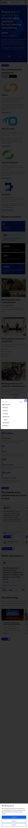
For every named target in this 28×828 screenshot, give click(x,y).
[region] (14, 816)
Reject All (14, 825)
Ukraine (6, 408)
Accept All (14, 817)
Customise (14, 821)
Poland (5, 411)
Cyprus (5, 420)
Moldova (6, 426)
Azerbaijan (6, 423)
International (7, 405)
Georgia (6, 414)
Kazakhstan (7, 417)
